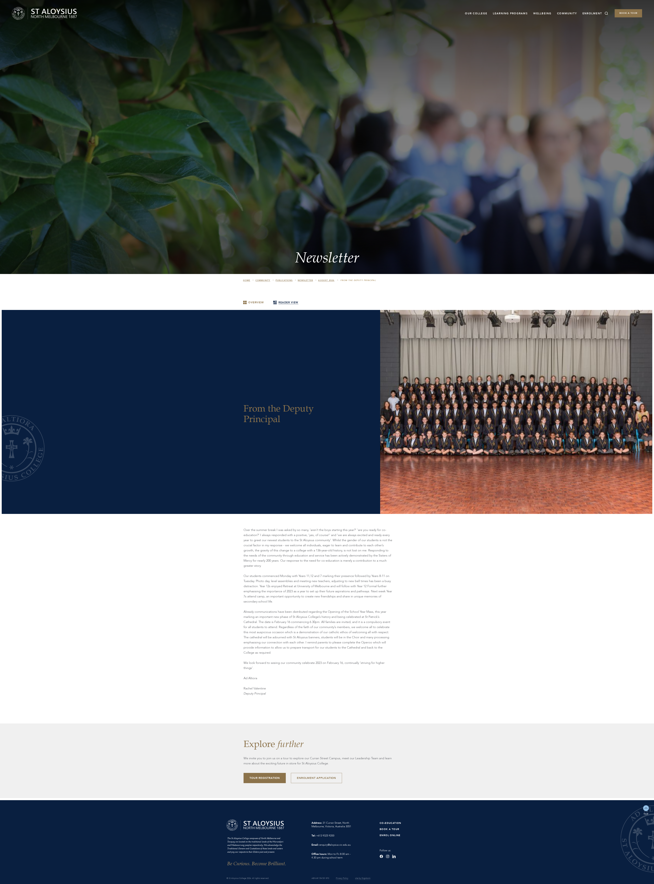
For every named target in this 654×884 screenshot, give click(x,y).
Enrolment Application (316, 778)
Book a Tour (628, 13)
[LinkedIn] (394, 856)
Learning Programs (510, 13)
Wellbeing (542, 13)
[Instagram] (387, 856)
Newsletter (305, 280)
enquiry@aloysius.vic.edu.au (335, 845)
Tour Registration (265, 778)
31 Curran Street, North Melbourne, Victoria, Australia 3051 (331, 824)
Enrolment (592, 13)
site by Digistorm (362, 878)
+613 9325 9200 (325, 835)
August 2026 (326, 280)
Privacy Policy (342, 878)
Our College (476, 13)
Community (567, 13)
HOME (246, 280)
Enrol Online (390, 835)
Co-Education (390, 823)
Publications (284, 280)
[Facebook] (381, 856)
